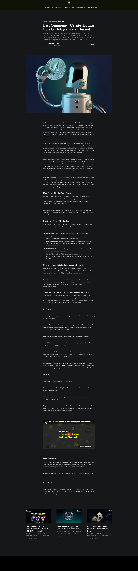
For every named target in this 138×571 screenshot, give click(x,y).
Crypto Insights (69, 7)
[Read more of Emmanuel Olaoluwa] (45, 45)
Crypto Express (80, 7)
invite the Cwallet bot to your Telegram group (72, 363)
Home (40, 7)
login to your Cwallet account (66, 365)
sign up (90, 491)
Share (92, 44)
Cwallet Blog (28, 560)
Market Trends (59, 7)
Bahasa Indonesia (92, 7)
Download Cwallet (81, 491)
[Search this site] (98, 8)
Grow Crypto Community (50, 21)
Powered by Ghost (108, 560)
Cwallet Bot (88, 271)
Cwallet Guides (49, 7)
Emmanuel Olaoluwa (54, 43)
